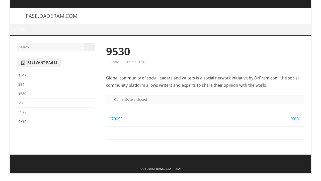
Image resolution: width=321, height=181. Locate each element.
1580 (22, 93)
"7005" (116, 119)
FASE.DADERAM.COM (51, 16)
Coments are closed (130, 99)
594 (21, 84)
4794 (22, 121)
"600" (295, 119)
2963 (22, 103)
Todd (114, 62)
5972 (22, 112)
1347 (22, 75)
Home (19, 29)
